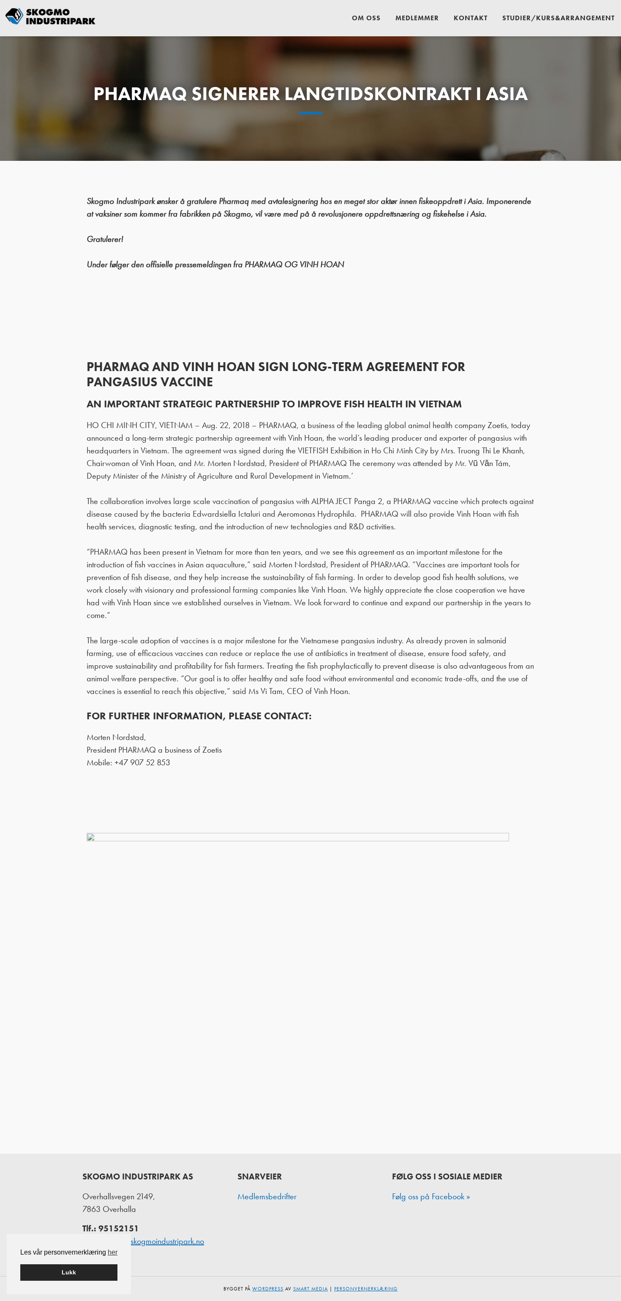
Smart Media (310, 1288)
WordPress (267, 1288)
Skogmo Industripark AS (50, 18)
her (112, 1252)
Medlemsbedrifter (267, 1196)
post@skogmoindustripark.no (157, 1241)
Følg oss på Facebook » (431, 1196)
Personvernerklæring (366, 1288)
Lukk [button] (69, 1272)
